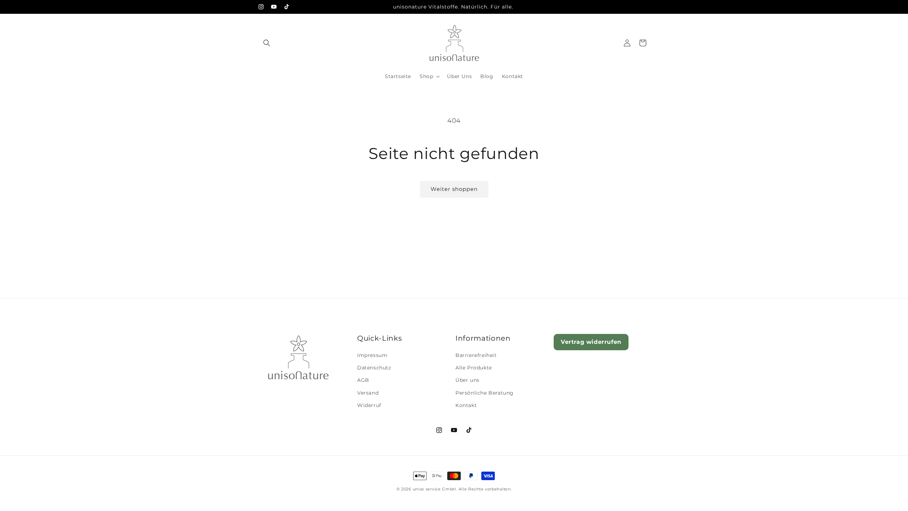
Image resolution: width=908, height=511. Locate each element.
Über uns (467, 380)
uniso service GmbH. (435, 489)
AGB (363, 380)
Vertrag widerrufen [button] (591, 342)
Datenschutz (374, 368)
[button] (267, 43)
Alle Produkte (473, 368)
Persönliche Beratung (484, 393)
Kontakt (466, 405)
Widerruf (369, 405)
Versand (367, 393)
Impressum (372, 355)
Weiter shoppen (454, 189)
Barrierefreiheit (476, 355)
